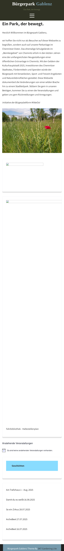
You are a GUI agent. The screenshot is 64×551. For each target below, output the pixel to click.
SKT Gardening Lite (47, 548)
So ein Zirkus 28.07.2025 (18, 509)
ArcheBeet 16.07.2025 (16, 529)
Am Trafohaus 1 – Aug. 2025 (19, 489)
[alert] (32, 450)
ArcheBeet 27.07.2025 (16, 519)
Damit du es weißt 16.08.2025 (20, 499)
